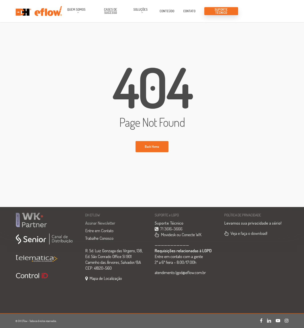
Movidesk (167, 234)
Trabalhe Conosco (99, 238)
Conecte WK (191, 234)
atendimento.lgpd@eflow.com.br (180, 272)
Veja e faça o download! (249, 233)
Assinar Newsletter (100, 223)
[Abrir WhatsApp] (293, 317)
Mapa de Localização (105, 278)
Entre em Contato (99, 230)
